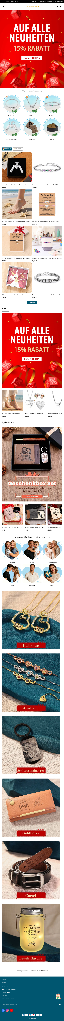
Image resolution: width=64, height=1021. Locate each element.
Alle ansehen (32, 302)
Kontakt (4, 982)
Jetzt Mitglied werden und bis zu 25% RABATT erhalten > (47, 2)
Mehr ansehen (5, 310)
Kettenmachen (33, 1018)
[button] (3, 6)
